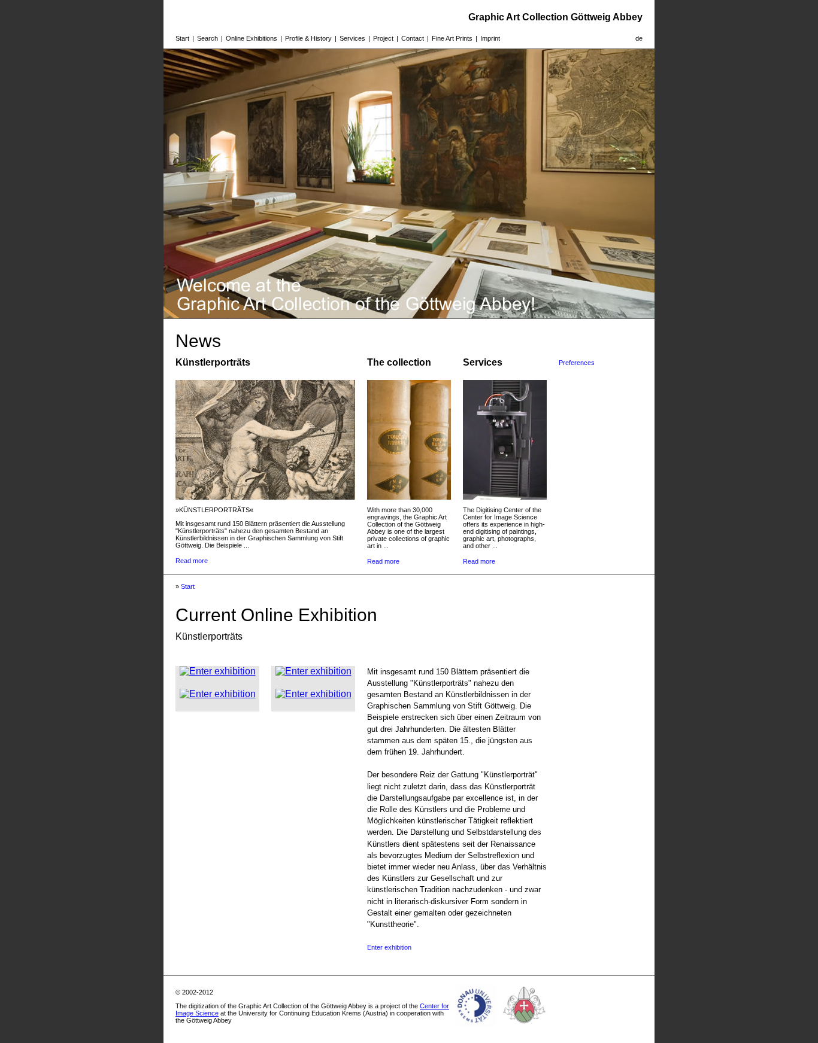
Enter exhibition (389, 947)
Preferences (577, 362)
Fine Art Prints (452, 38)
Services (352, 38)
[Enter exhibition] (218, 671)
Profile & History (308, 38)
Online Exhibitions (251, 38)
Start (182, 38)
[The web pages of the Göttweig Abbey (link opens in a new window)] (525, 1027)
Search (207, 38)
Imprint (490, 38)
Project (383, 38)
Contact (412, 38)
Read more (191, 560)
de (639, 38)
